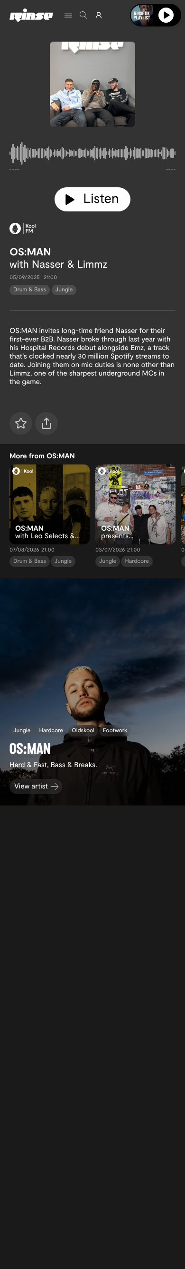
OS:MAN (30, 251)
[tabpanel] (92, 155)
